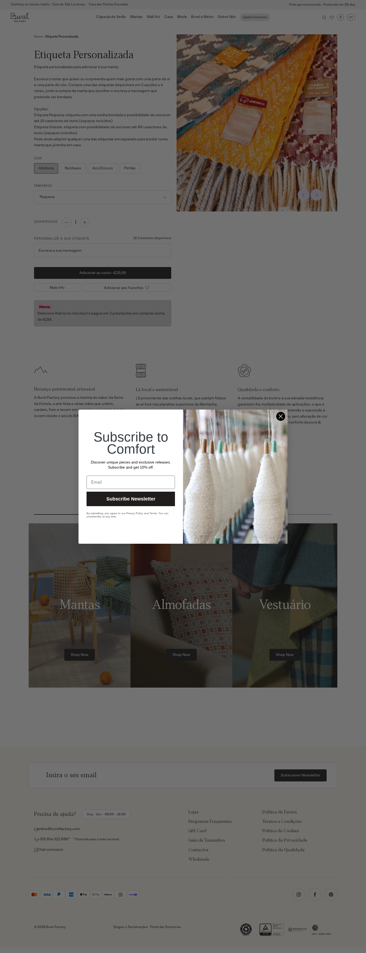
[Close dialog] (280, 416)
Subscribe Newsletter (130, 498)
